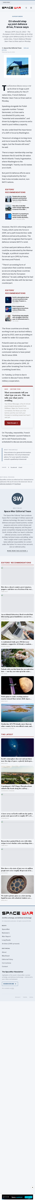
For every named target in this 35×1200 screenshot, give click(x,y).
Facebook (14, 467)
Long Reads (6, 940)
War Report (6, 936)
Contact (5, 966)
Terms (25, 997)
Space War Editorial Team (12, 48)
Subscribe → (10, 984)
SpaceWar (6, 929)
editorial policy (20, 547)
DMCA (31, 997)
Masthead (5, 956)
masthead (17, 484)
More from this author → (17, 551)
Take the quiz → (12, 423)
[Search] (26, 8)
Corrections (6, 963)
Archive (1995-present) (10, 944)
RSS (13, 988)
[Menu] (31, 8)
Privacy (18, 997)
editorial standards (6, 484)
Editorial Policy (7, 959)
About (4, 952)
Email (20, 467)
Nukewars (6, 933)
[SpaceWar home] (11, 8)
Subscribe (6, 2)
